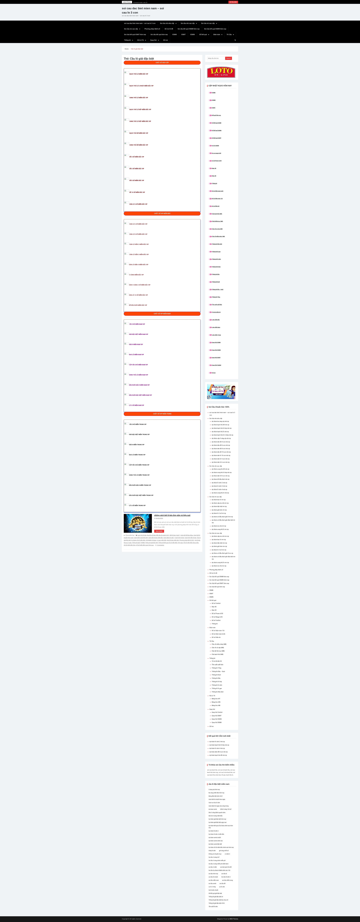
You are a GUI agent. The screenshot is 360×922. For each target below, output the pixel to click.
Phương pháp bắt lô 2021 (186, 540)
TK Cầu (229, 34)
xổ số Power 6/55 (216, 160)
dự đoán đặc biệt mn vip (219, 543)
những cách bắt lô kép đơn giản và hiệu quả (172, 515)
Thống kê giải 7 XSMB (138, 542)
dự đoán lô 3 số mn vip (219, 550)
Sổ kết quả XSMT (216, 138)
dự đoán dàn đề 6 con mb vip (221, 445)
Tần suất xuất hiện (217, 304)
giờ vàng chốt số (224, 850)
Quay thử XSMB (216, 342)
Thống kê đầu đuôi (217, 244)
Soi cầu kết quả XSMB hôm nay (189, 29)
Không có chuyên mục (215, 854)
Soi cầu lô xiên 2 (226, 877)
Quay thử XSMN (216, 350)
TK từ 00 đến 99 (216, 312)
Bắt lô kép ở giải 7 (175, 535)
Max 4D (214, 176)
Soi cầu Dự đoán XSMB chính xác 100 (219, 870)
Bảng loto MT (216, 699)
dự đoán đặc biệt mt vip (219, 506)
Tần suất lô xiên (213, 906)
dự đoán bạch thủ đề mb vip (220, 425)
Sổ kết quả (203, 34)
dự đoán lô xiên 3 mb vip (219, 486)
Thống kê (127, 40)
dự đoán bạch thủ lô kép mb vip (221, 428)
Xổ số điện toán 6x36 (217, 191)
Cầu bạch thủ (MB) (217, 213)
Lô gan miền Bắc (161, 540)
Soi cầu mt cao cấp (208, 23)
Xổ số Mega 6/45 (217, 617)
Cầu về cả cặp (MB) (217, 229)
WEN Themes (234, 919)
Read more (159, 531)
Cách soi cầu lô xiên (214, 802)
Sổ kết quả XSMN (216, 130)
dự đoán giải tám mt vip (219, 510)
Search (228, 58)
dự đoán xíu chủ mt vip (219, 526)
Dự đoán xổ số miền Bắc (138, 540)
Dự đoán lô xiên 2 (214, 831)
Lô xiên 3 (227, 854)
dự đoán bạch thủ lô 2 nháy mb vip (222, 435)
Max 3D (214, 168)
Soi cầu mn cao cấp (131, 29)
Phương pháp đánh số (152, 29)
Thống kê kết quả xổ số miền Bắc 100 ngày (170, 542)
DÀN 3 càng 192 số (225, 809)
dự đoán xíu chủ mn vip (219, 566)
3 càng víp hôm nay (214, 789)
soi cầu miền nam (214, 880)
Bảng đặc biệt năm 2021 (216, 796)
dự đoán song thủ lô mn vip (220, 562)
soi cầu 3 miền (213, 867)
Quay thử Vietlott (216, 365)
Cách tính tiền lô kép (190, 537)
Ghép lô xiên (212, 850)
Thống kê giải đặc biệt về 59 (217, 903)
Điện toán (216, 34)
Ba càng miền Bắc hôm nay (216, 793)
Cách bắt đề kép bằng (186, 535)
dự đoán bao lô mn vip (219, 539)
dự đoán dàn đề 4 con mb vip (221, 442)
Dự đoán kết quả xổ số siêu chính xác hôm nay (221, 826)
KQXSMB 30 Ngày (151, 540)
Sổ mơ (165, 40)
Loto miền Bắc (216, 319)
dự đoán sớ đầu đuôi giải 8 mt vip (222, 517)
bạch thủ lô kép (142, 535)
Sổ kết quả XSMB (216, 123)
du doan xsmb (213, 809)
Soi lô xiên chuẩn (213, 890)
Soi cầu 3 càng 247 (214, 857)
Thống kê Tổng (216, 297)
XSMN (192, 34)
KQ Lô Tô (140, 40)
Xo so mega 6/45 (216, 153)
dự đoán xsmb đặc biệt (215, 844)
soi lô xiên (222, 887)
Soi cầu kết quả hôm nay (159, 34)
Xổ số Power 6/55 (217, 613)
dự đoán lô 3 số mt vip (219, 513)
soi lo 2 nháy (212, 887)
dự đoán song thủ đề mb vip (220, 469)
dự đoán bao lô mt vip (218, 500)
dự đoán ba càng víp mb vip (220, 421)
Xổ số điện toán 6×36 (218, 634)
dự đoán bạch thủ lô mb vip (220, 431)
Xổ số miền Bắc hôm (130, 545)
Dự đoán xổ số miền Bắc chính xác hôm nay (221, 847)
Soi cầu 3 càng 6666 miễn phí (217, 860)
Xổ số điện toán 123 (217, 198)
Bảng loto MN (216, 702)
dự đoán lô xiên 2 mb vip (140, 2)
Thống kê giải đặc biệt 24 (216, 896)
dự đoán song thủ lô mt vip (220, 529)
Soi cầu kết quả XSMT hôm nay (135, 34)
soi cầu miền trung (227, 880)
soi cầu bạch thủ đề (225, 867)
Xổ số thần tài (215, 206)
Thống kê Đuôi (216, 282)
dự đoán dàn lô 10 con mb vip (221, 455)
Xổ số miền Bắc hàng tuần (191, 542)
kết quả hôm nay (216, 115)
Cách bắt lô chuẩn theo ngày (217, 799)
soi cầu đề (222, 883)
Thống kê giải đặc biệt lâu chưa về (218, 900)
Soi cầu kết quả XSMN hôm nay (215, 29)
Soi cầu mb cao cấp (188, 23)
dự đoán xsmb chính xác (216, 841)
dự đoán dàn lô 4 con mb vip (221, 459)
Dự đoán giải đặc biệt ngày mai (217, 822)
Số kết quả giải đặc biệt (215, 893)
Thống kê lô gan (216, 251)
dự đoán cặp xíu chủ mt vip (220, 503)
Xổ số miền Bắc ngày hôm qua (145, 545)
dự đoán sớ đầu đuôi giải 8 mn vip (222, 553)
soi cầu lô (224, 873)
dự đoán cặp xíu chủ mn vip (220, 536)
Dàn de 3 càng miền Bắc (215, 816)
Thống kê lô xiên (216, 259)
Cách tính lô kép (179, 537)
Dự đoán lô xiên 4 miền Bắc (216, 834)
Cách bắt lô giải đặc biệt (141, 537)
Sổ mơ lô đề (169, 29)
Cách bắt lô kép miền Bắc (155, 537)
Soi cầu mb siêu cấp (167, 23)
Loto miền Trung (216, 335)
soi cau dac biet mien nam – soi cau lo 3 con (139, 23)
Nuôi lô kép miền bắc (173, 540)
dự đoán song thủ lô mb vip (220, 493)
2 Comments (160, 545)
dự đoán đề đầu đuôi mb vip (220, 479)
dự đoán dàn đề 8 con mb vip (221, 448)
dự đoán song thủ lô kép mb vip (221, 472)
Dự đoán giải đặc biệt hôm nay (217, 819)
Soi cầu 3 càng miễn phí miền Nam (218, 864)
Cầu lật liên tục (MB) (217, 221)
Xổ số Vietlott (216, 603)
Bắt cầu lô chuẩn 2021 (162, 535)
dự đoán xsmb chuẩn (215, 837)
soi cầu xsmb (212, 883)
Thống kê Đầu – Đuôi (217, 289)
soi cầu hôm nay (213, 873)
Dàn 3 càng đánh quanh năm (217, 812)
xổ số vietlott (215, 145)
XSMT (183, 34)
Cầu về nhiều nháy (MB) (218, 236)
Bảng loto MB (216, 705)
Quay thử (153, 40)
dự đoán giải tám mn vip (219, 546)
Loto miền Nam (216, 327)
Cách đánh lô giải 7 (168, 537)
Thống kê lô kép (216, 266)
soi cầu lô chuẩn (213, 877)
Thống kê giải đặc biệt (151, 542)
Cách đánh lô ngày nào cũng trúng (219, 806)
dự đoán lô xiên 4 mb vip (219, 489)
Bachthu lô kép (151, 535)
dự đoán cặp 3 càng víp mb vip (221, 438)
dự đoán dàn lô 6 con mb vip (221, 462)
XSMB (174, 34)
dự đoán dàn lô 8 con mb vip (221, 476)
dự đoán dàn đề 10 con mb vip (221, 452)
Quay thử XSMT (216, 357)
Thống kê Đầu (215, 274)
